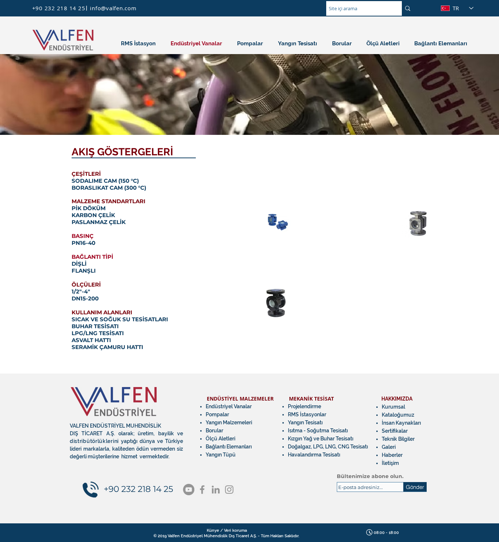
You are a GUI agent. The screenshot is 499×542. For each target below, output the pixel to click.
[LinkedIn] (215, 489)
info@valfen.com (113, 8)
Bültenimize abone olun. (370, 476)
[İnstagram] (229, 489)
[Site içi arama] (408, 8)
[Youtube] (188, 489)
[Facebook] (202, 489)
